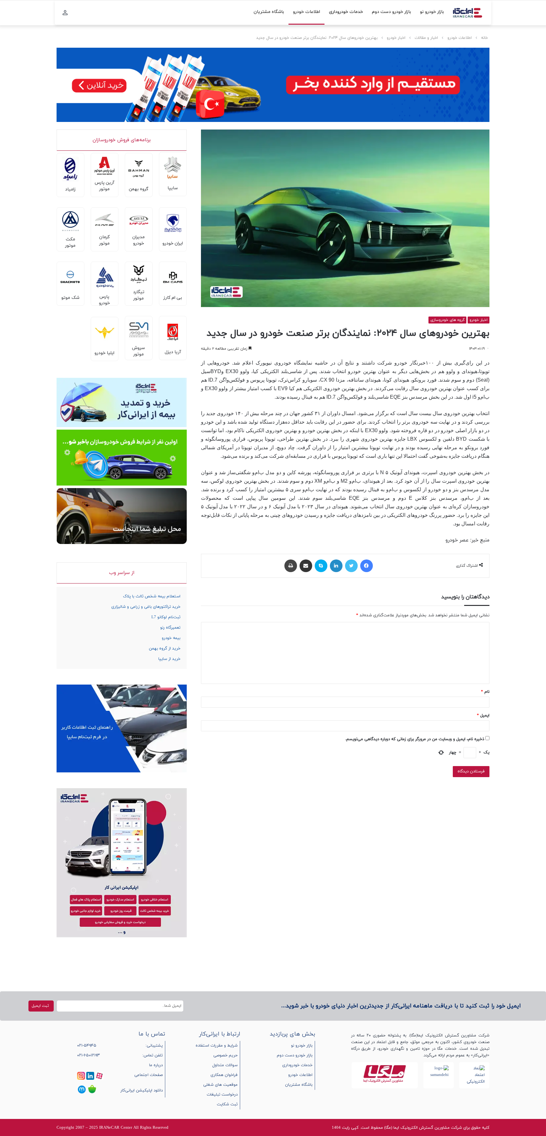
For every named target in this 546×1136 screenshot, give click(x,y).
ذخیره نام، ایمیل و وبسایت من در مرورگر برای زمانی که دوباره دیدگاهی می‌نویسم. (414, 739)
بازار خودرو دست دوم (391, 12)
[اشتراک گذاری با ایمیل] (306, 565)
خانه (484, 38)
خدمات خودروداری (346, 12)
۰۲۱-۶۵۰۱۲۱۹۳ (88, 1055)
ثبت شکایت (227, 1104)
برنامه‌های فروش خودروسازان (122, 140)
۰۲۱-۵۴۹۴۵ (86, 1045)
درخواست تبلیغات (222, 1094)
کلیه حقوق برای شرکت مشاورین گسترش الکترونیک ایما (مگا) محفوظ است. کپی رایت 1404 (410, 1128)
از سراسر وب (121, 573)
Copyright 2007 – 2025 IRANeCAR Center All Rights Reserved (112, 1128)
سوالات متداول (225, 1065)
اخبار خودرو (396, 38)
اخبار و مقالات (426, 38)
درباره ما (156, 1065)
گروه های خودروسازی (447, 320)
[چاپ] (290, 565)
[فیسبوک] (366, 565)
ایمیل (483, 715)
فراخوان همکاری (224, 1075)
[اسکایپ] (321, 565)
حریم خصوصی (225, 1055)
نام (485, 692)
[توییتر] (351, 565)
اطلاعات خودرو (306, 12)
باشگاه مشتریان (269, 12)
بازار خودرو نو (432, 12)
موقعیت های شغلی (220, 1085)
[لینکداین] (336, 565)
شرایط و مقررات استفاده (217, 1045)
